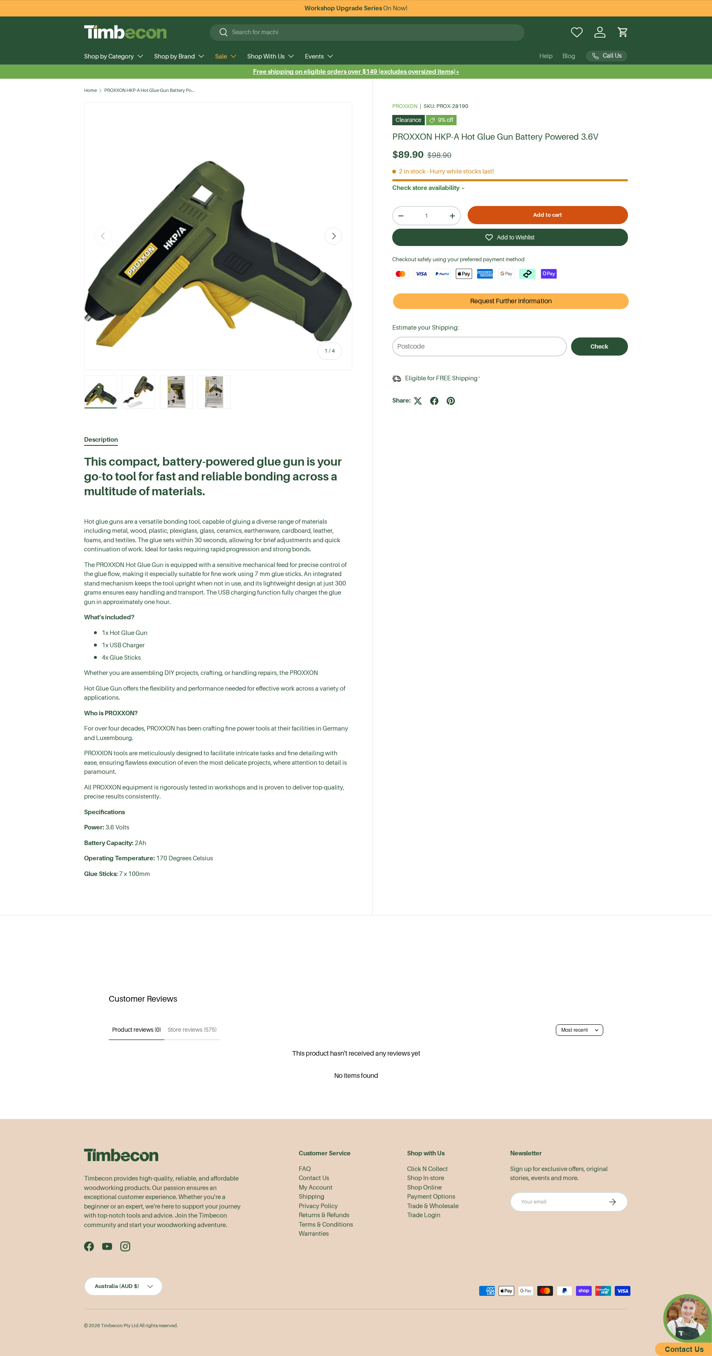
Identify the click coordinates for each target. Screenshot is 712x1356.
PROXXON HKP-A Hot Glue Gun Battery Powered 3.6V (150, 90)
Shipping (311, 1196)
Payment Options (431, 1196)
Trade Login (423, 1215)
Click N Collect (427, 1169)
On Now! (356, 8)
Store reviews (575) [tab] (192, 1029)
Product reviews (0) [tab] (136, 1029)
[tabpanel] (218, 666)
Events (314, 56)
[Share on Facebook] (434, 401)
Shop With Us (266, 56)
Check (599, 346)
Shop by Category (109, 56)
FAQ (305, 1169)
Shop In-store (425, 1178)
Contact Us (314, 1178)
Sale (221, 56)
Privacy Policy (318, 1206)
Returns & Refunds (324, 1215)
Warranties (314, 1233)
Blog (568, 56)
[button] (623, 32)
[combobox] (367, 32)
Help (546, 56)
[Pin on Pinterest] (451, 401)
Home (90, 90)
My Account (316, 1187)
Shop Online (424, 1187)
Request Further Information (511, 301)
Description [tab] (101, 439)
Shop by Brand (174, 56)
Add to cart (547, 215)
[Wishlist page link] (577, 32)
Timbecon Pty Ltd (119, 1325)
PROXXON (404, 106)
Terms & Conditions (326, 1224)
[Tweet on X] (418, 401)
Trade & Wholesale (433, 1206)
